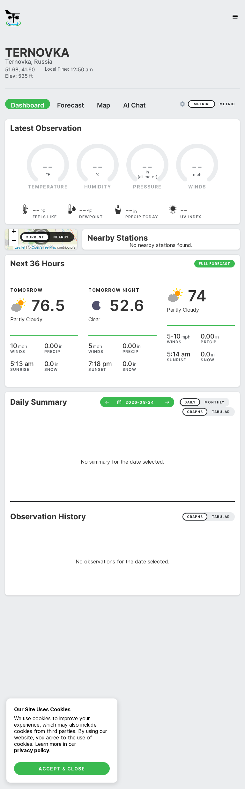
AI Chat (134, 105)
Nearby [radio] (61, 237)
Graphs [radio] (195, 517)
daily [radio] (190, 402)
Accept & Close (62, 768)
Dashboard (27, 105)
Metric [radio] (227, 104)
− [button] (14, 241)
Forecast (70, 105)
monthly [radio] (214, 402)
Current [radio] (35, 237)
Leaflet (20, 247)
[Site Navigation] (235, 16)
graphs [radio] (195, 412)
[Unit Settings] (182, 104)
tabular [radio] (221, 412)
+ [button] (14, 231)
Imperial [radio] (201, 104)
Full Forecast (214, 264)
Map (103, 105)
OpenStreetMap (44, 247)
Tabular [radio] (221, 517)
